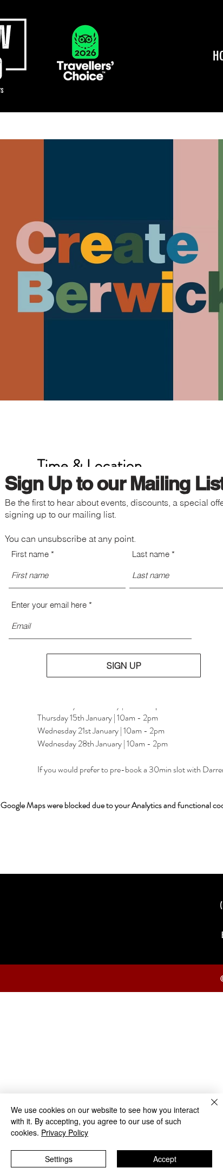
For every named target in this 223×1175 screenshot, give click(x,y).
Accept (164, 1158)
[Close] (208, 1109)
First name (30, 554)
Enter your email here (49, 605)
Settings (59, 1158)
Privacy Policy (64, 1132)
